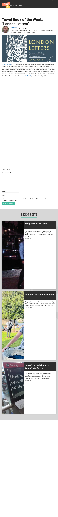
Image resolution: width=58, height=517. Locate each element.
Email (4, 195)
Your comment (6, 172)
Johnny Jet (14, 27)
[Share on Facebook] (1, 253)
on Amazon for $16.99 (25, 76)
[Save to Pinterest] (1, 260)
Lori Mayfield (28, 307)
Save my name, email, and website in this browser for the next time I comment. (24, 199)
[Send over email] (1, 263)
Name (4, 191)
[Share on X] (1, 256)
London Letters (6, 64)
